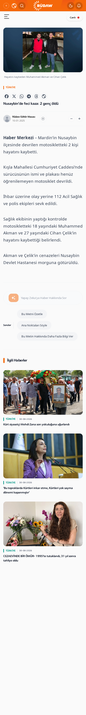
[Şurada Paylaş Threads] (36, 96)
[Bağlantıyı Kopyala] (44, 96)
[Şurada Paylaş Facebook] (6, 96)
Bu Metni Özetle (32, 314)
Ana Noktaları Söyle (34, 325)
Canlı (73, 17)
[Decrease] (71, 118)
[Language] (14, 5)
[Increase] (79, 118)
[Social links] (6, 6)
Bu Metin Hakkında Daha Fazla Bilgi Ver (47, 336)
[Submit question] (14, 298)
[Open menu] (6, 17)
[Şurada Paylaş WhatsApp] (21, 96)
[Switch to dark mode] (71, 6)
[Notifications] (79, 6)
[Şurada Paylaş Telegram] (29, 96)
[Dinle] (43, 118)
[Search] (22, 6)
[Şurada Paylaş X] (14, 96)
